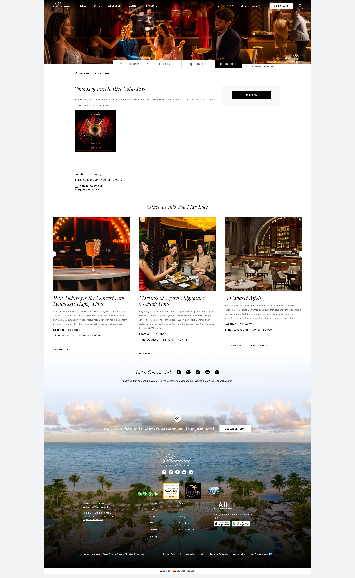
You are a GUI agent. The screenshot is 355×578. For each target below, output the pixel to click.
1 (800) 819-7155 (102, 513)
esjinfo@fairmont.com (93, 519)
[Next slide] (302, 254)
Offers (245, 5)
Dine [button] (97, 5)
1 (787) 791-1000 (105, 516)
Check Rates (228, 64)
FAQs (152, 523)
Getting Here (156, 510)
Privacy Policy (169, 554)
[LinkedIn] (217, 372)
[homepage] (66, 5)
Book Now (251, 95)
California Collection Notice (193, 554)
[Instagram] (198, 372)
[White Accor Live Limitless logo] (223, 505)
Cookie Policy (239, 554)
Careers (153, 530)
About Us (154, 516)
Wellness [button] (114, 5)
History (182, 516)
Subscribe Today (235, 428)
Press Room (184, 523)
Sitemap (153, 536)
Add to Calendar (91, 186)
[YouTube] (207, 372)
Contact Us (155, 503)
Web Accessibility (187, 530)
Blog (181, 510)
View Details (60, 349)
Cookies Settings (260, 554)
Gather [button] (133, 5)
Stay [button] (83, 5)
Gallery (182, 503)
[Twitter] (188, 372)
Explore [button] (151, 5)
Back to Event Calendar (95, 73)
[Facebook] (179, 372)
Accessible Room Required (263, 66)
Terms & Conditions (219, 554)
